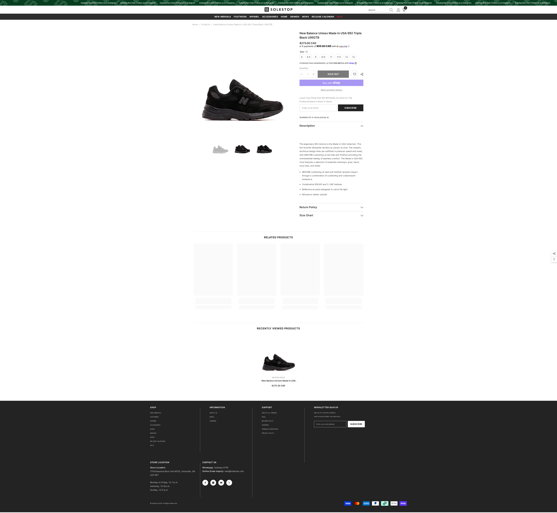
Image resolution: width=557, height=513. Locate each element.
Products (205, 24)
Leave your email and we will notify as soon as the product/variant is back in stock (326, 100)
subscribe (356, 424)
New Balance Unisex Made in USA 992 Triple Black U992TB (278, 380)
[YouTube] (221, 483)
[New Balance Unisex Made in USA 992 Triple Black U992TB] (278, 354)
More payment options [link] (331, 90)
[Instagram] (213, 483)
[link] (213, 302)
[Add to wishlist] (354, 74)
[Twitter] (229, 483)
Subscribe (350, 108)
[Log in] (398, 10)
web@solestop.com (234, 471)
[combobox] (378, 10)
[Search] (380, 10)
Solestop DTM (221, 467)
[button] (331, 46)
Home (195, 24)
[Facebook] (205, 483)
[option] (242, 79)
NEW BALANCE (278, 377)
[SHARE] (360, 74)
